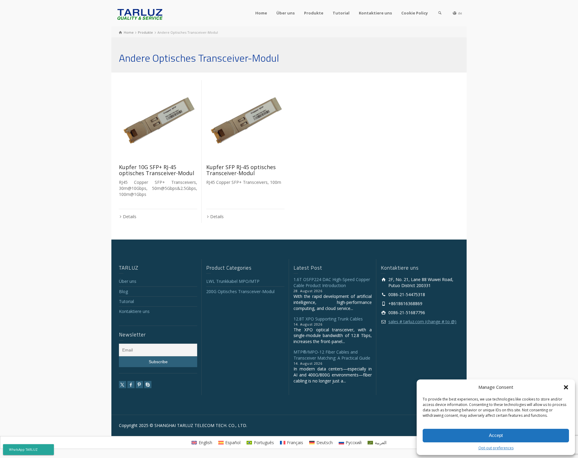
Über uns (285, 13)
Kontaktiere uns (375, 13)
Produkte (313, 13)
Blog (123, 291)
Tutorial (341, 13)
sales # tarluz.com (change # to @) (422, 321)
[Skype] (147, 384)
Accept (496, 435)
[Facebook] (131, 384)
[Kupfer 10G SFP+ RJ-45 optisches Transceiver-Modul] (158, 119)
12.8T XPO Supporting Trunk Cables (328, 319)
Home (261, 13)
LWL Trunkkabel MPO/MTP (232, 281)
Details (129, 216)
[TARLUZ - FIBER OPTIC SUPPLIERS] (140, 14)
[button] (566, 387)
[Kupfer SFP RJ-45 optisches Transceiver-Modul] (245, 119)
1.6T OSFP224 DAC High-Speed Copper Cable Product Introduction (332, 282)
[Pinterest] (139, 384)
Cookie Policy (414, 13)
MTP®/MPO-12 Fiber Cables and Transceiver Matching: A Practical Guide (332, 355)
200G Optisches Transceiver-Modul (240, 291)
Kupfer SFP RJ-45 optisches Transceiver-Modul (241, 170)
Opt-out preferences (496, 447)
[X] (122, 384)
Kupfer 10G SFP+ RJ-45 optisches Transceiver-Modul (156, 170)
